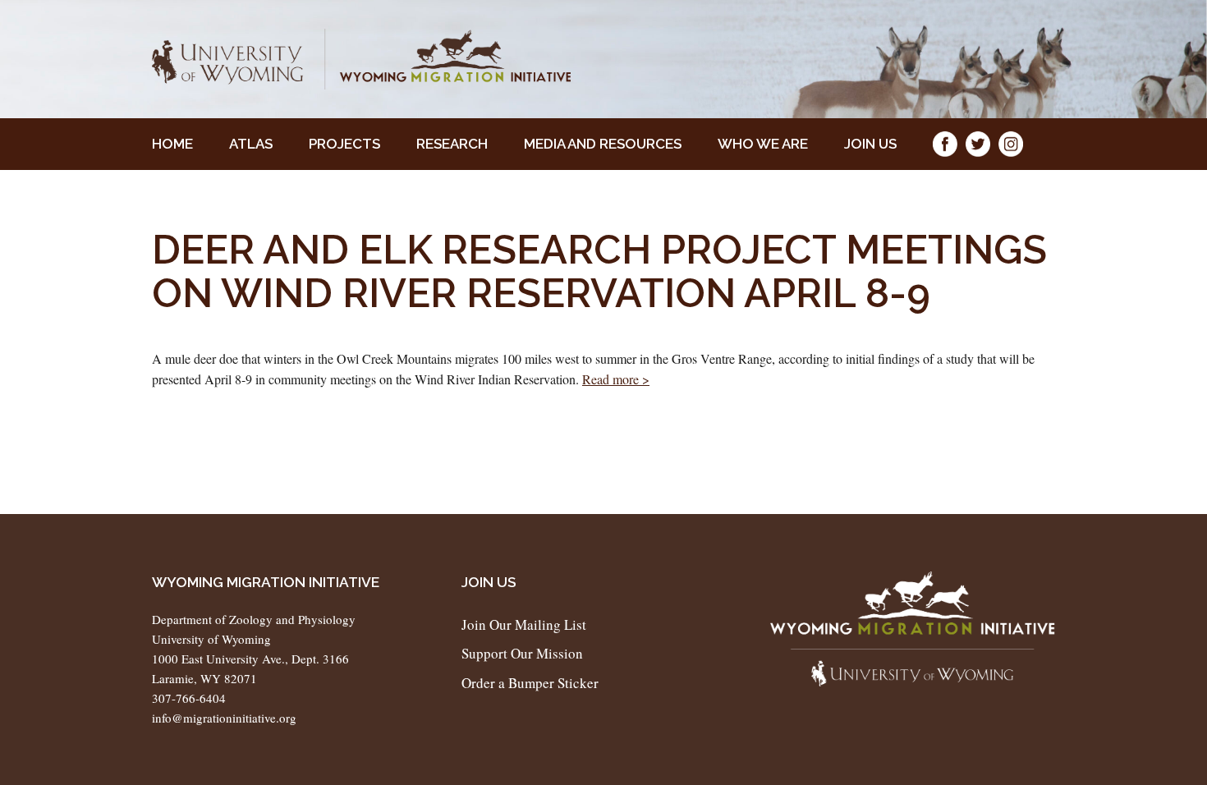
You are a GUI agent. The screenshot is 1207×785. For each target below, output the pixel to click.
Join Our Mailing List (523, 624)
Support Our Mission (522, 653)
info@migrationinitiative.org (224, 717)
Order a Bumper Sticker (530, 682)
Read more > (615, 379)
